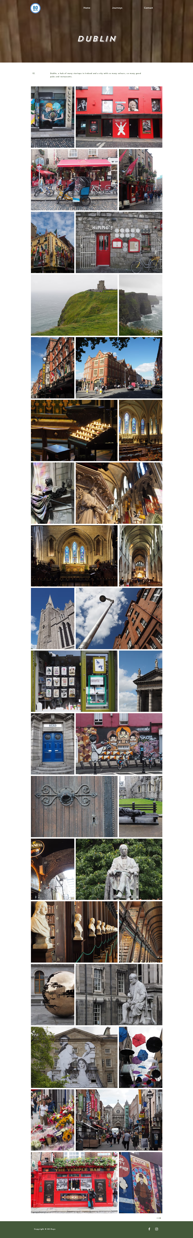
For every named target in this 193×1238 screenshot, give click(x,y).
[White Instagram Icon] (157, 1229)
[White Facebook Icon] (149, 1229)
